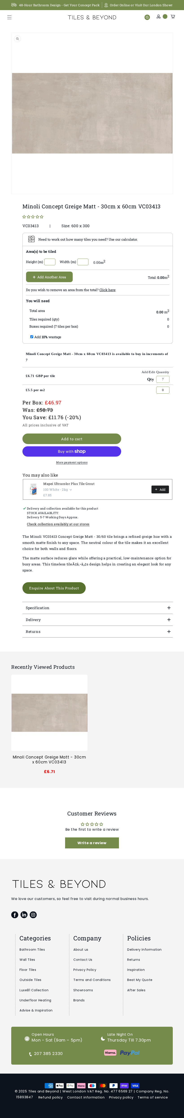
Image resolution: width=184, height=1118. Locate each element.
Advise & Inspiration (36, 1010)
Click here (107, 290)
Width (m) (68, 261)
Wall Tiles (27, 959)
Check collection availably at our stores (58, 524)
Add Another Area (49, 277)
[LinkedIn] (23, 914)
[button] (9, 17)
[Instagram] (33, 914)
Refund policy (50, 1097)
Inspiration (136, 970)
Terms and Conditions (92, 980)
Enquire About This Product (54, 588)
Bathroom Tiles (32, 949)
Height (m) (34, 261)
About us (80, 949)
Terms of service (153, 1097)
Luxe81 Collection (34, 990)
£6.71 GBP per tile (40, 376)
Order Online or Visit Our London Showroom (145, 5)
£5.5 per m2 (35, 390)
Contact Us (82, 959)
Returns (133, 959)
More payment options (72, 462)
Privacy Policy (84, 970)
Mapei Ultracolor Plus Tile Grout (68, 484)
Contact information (86, 1097)
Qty (150, 379)
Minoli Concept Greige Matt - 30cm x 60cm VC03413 (49, 760)
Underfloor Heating (35, 1000)
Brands (79, 1000)
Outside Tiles (31, 980)
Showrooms (83, 990)
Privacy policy (121, 1097)
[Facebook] (14, 914)
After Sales (136, 990)
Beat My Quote (140, 980)
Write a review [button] (91, 843)
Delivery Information (144, 949)
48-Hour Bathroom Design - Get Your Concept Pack (59, 5)
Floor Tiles (28, 970)
